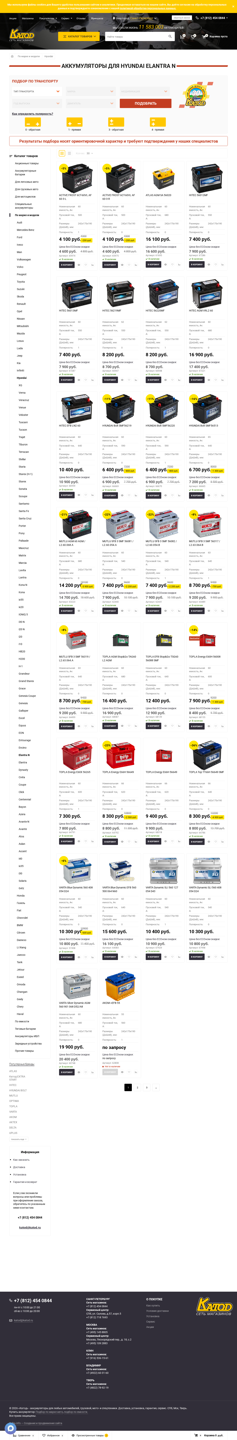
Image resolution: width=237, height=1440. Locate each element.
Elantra (23, 762)
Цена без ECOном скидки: (74, 246)
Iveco (20, 244)
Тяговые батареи (25, 1028)
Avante (23, 829)
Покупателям (46, 18)
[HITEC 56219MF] (120, 294)
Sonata (23, 489)
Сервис (65, 18)
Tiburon (23, 444)
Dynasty (23, 770)
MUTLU (13, 1095)
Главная (12, 56)
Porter (22, 526)
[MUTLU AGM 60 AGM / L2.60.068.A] (77, 524)
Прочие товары (24, 1050)
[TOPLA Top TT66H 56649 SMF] (207, 755)
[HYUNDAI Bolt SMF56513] (207, 409)
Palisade (24, 540)
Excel (22, 718)
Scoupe (23, 496)
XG (20, 385)
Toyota (21, 281)
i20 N (22, 629)
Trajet (22, 437)
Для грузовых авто (26, 189)
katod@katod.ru (30, 1227)
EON (21, 733)
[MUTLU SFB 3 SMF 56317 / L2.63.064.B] (207, 524)
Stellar (22, 459)
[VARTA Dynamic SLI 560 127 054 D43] (164, 871)
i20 (20, 636)
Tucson (23, 429)
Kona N (23, 585)
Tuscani (23, 422)
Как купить (153, 1305)
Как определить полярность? (32, 114)
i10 (20, 644)
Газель (21, 903)
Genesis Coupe (27, 696)
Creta (22, 777)
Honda (21, 895)
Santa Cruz (25, 518)
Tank (19, 962)
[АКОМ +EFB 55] (120, 986)
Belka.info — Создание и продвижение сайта (35, 1423)
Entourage (25, 740)
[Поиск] (170, 36)
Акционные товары (27, 163)
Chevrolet (22, 917)
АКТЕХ (13, 1122)
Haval (20, 1014)
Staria (22, 466)
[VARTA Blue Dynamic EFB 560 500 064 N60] (120, 871)
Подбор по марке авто (49, 1412)
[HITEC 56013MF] (77, 294)
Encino (22, 747)
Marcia (23, 563)
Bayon (22, 807)
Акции (12, 18)
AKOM (13, 1117)
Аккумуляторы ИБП (27, 1036)
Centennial (25, 799)
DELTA (12, 1127)
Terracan (24, 452)
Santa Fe (24, 511)
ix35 (21, 866)
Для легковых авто (27, 181)
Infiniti (20, 370)
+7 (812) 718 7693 (97, 1317)
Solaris (22, 880)
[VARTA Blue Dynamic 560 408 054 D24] (77, 871)
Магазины (28, 18)
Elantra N (24, 755)
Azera (22, 814)
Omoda (21, 984)
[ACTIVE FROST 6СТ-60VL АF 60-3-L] (77, 178)
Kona (22, 592)
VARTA (13, 1111)
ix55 (21, 599)
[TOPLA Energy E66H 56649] (120, 755)
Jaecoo (21, 954)
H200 (22, 659)
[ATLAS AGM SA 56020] (164, 178)
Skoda (20, 296)
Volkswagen (24, 259)
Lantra (22, 577)
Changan (22, 991)
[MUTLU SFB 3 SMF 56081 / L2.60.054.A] (120, 524)
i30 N (22, 622)
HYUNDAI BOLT (18, 1090)
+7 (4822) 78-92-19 (97, 1387)
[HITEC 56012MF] (207, 178)
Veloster (23, 415)
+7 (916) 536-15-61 (97, 1358)
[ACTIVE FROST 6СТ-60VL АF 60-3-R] (120, 178)
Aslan (22, 844)
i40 (20, 858)
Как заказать (21, 1159)
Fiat (19, 910)
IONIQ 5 (23, 614)
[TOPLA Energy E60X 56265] (77, 755)
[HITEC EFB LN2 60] (77, 409)
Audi (19, 222)
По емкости (22, 1021)
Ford (19, 237)
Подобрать (146, 103)
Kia (19, 363)
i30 (20, 873)
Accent (23, 851)
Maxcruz (24, 548)
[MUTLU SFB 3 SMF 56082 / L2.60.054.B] (164, 524)
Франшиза (97, 18)
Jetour (20, 969)
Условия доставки (157, 1311)
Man (19, 252)
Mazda (21, 333)
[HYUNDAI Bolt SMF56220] (164, 409)
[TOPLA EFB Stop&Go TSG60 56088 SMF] (164, 640)
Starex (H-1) (26, 474)
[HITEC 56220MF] (164, 294)
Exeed (20, 977)
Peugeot (21, 274)
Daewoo (21, 940)
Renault (21, 304)
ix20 (21, 607)
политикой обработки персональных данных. (148, 8)
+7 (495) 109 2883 (97, 1343)
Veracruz (24, 400)
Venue (22, 407)
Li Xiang (21, 947)
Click (21, 792)
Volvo (20, 267)
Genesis (23, 703)
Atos (21, 836)
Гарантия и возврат (25, 1182)
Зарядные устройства (28, 1043)
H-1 (21, 666)
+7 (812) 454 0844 (30, 1217)
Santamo (24, 503)
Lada (20, 348)
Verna (22, 392)
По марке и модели (29, 56)
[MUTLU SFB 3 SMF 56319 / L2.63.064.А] (77, 640)
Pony (22, 533)
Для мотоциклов (25, 196)
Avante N (24, 821)
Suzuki (20, 289)
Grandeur (24, 673)
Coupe (22, 784)
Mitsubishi (23, 326)
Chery (20, 1006)
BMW (20, 925)
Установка (19, 1174)
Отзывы (81, 18)
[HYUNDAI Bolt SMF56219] (120, 409)
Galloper (23, 710)
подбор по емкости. (76, 1412)
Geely (20, 999)
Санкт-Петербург (141, 18)
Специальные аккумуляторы (24, 205)
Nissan (21, 318)
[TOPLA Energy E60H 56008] (207, 640)
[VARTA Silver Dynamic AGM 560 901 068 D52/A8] (77, 986)
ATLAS (13, 1071)
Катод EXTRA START (17, 1078)
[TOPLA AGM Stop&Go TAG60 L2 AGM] (120, 640)
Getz (21, 888)
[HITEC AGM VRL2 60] (207, 294)
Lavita (22, 570)
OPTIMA (14, 1101)
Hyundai (48, 56)
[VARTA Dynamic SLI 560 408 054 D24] (207, 871)
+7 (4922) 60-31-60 (97, 1373)
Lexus (20, 341)
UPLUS (13, 1133)
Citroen (21, 932)
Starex (22, 481)
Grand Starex (26, 681)
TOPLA (13, 1106)
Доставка (19, 1167)
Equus (22, 725)
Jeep (19, 355)
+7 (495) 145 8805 (97, 1332)
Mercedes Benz (25, 230)
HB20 (22, 651)
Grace (22, 688)
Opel (19, 311)
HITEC (12, 1085)
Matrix (22, 555)
